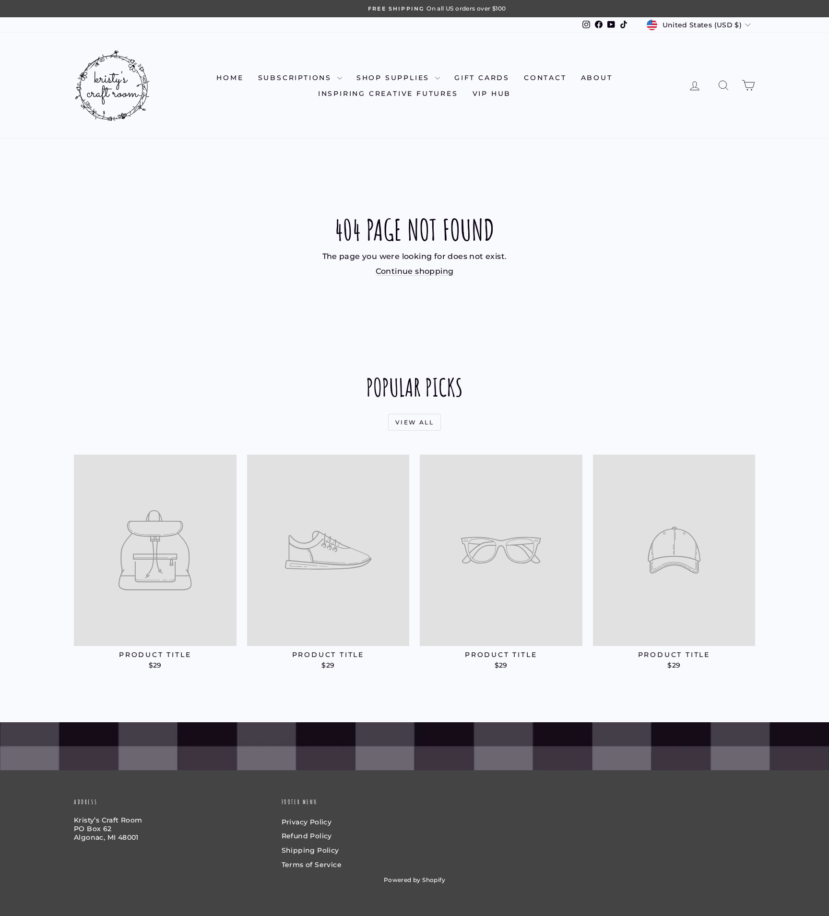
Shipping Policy (310, 850)
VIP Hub (492, 93)
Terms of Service (312, 864)
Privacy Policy (307, 822)
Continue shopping (415, 271)
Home (229, 77)
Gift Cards (481, 77)
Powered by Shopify (414, 879)
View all (414, 422)
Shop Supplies (394, 77)
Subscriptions (296, 77)
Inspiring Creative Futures (388, 93)
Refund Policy (307, 836)
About (597, 77)
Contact (545, 77)
